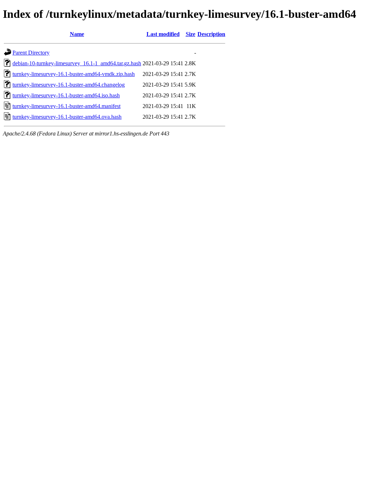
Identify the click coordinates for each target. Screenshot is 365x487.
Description (211, 34)
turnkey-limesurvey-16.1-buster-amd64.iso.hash (66, 95)
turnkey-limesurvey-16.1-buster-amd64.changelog (68, 85)
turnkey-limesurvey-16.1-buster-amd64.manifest (66, 106)
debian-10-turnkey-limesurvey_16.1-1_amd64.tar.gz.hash (76, 63)
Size (190, 34)
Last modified (163, 34)
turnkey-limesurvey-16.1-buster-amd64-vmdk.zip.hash (73, 74)
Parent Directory (31, 53)
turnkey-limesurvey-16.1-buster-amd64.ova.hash (67, 117)
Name (77, 34)
